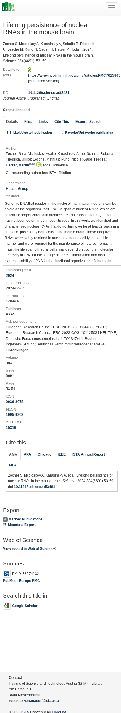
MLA (13, 465)
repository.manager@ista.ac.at (34, 701)
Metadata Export (22, 525)
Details (12, 122)
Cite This (61, 122)
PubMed (9, 581)
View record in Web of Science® (29, 549)
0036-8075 (14, 402)
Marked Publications (26, 519)
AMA (13, 454)
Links (43, 122)
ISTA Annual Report (88, 454)
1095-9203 (14, 415)
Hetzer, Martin (20, 165)
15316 (11, 428)
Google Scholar (25, 606)
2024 (10, 276)
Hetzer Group (17, 189)
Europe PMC (29, 581)
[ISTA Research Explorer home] (8, 7)
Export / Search (88, 122)
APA (27, 454)
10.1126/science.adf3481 (49, 93)
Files (28, 122)
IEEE (62, 454)
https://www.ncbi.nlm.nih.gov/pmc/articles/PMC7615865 (74, 75)
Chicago (44, 454)
